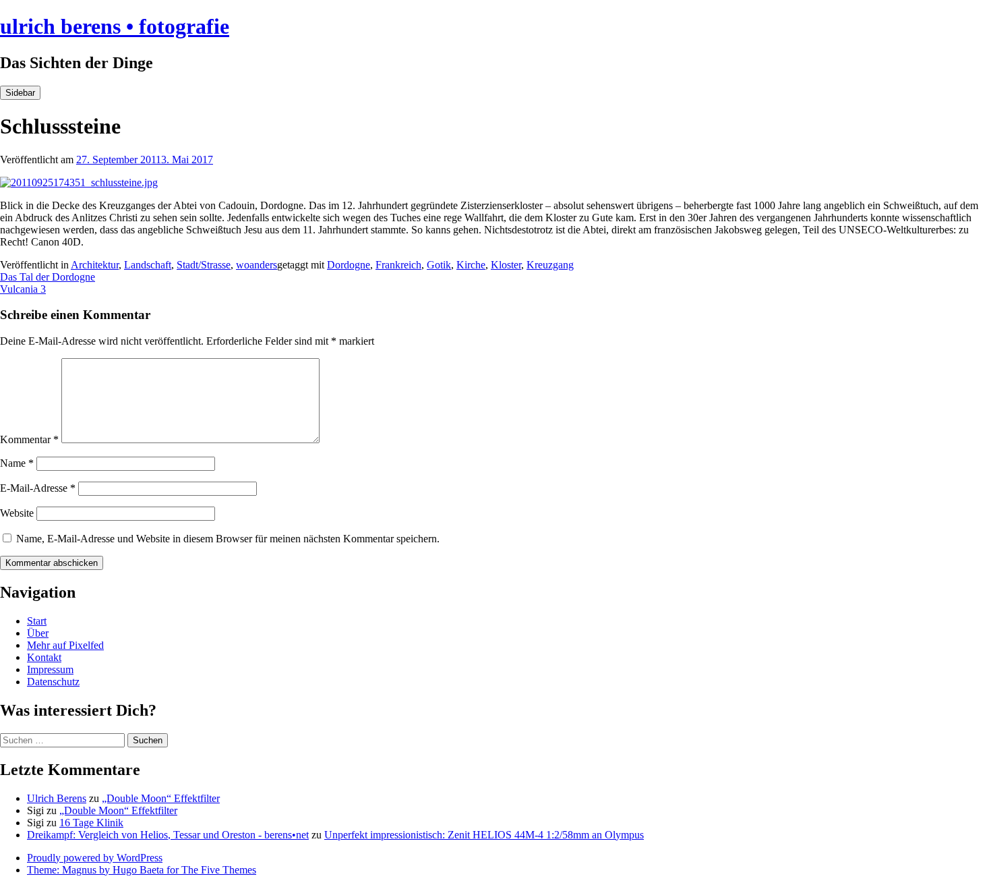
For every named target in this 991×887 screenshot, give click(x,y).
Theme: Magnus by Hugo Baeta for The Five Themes (141, 870)
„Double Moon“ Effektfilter (161, 798)
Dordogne (348, 264)
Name (17, 463)
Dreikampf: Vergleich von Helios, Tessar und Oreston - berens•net (168, 834)
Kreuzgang (550, 264)
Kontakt (44, 657)
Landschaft (147, 264)
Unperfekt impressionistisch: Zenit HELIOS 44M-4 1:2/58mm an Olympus (484, 834)
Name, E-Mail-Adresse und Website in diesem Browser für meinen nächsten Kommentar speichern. (228, 538)
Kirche (470, 264)
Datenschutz (53, 681)
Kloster (506, 264)
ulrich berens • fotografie (114, 26)
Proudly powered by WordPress (94, 857)
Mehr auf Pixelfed (65, 645)
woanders (256, 264)
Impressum (50, 669)
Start (37, 621)
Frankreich (398, 264)
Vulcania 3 (23, 289)
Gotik (439, 264)
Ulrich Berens (56, 798)
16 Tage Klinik (91, 822)
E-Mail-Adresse (38, 488)
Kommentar (29, 439)
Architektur (95, 264)
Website (17, 513)
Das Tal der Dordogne (47, 277)
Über (38, 633)
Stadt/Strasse (204, 264)
